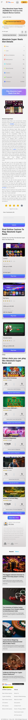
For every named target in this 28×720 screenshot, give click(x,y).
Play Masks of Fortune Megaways (14, 513)
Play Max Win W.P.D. (14, 482)
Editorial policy (19, 26)
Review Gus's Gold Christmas (14, 389)
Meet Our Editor (18, 699)
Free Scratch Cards (18, 712)
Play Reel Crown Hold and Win (14, 422)
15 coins (4, 187)
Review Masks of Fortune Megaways (14, 509)
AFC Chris (9, 17)
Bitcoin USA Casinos (7, 709)
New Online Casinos (7, 699)
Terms (15, 709)
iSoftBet (12, 124)
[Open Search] (17, 2)
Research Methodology (20, 696)
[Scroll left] (22, 32)
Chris (8, 543)
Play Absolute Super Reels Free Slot (14, 92)
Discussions (17, 702)
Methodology (6, 28)
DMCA (24, 709)
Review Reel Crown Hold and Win (14, 419)
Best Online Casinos (7, 693)
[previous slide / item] (5, 107)
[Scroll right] (25, 32)
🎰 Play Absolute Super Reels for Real (12, 22)
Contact (16, 543)
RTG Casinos (5, 705)
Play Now (14, 276)
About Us (16, 693)
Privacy (20, 709)
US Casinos (5, 702)
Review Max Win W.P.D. (14, 479)
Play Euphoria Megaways (14, 452)
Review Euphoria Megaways (14, 449)
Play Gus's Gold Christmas (14, 392)
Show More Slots (14, 518)
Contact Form (17, 705)
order (14, 149)
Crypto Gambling (6, 696)
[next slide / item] (22, 107)
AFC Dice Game (18, 715)
